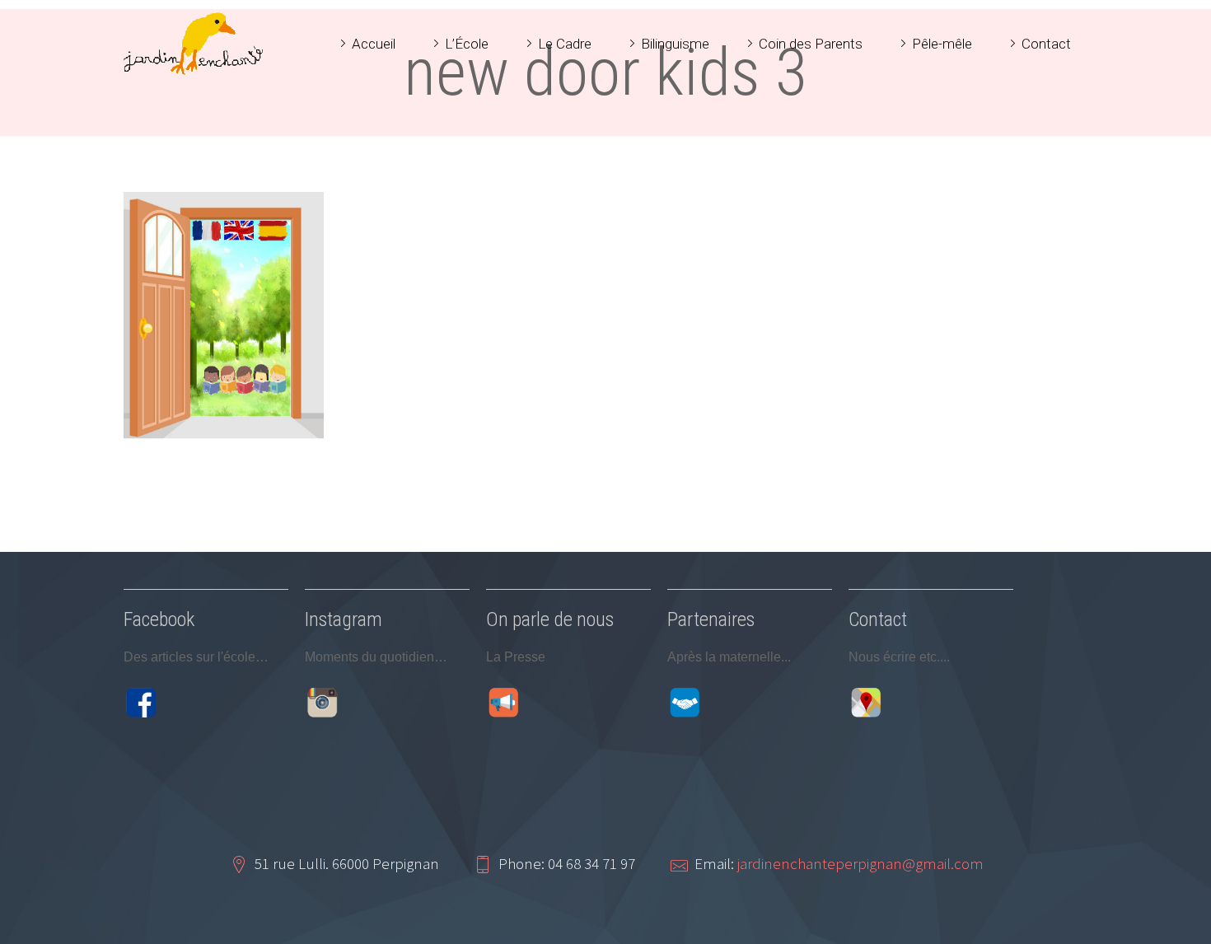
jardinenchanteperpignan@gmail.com (860, 863)
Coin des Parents (811, 43)
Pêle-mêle (942, 43)
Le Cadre (564, 43)
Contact (1046, 43)
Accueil (373, 43)
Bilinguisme (675, 43)
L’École (467, 43)
